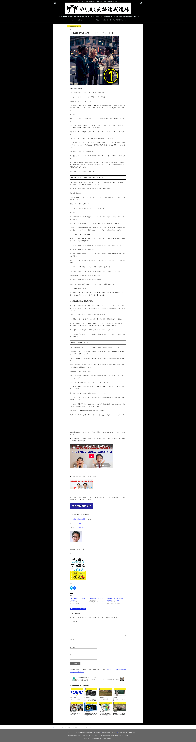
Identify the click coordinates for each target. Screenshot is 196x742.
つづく (76, 423)
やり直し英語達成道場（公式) (95, 738)
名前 (72, 639)
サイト (72, 655)
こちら (79, 523)
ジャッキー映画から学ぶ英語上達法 (74, 20)
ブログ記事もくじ (108, 16)
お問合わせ (85, 735)
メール (72, 647)
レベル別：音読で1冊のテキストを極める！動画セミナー (127, 16)
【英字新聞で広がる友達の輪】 (96, 598)
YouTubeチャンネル (89, 20)
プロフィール (99, 16)
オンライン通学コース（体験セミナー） (127, 732)
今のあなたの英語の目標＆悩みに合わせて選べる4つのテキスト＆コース (72, 16)
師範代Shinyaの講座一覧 (102, 20)
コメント (73, 621)
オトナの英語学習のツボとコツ (74, 26)
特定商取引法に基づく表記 (74, 735)
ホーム (92, 16)
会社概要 (91, 735)
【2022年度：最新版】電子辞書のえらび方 (120, 20)
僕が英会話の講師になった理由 (109, 732)
